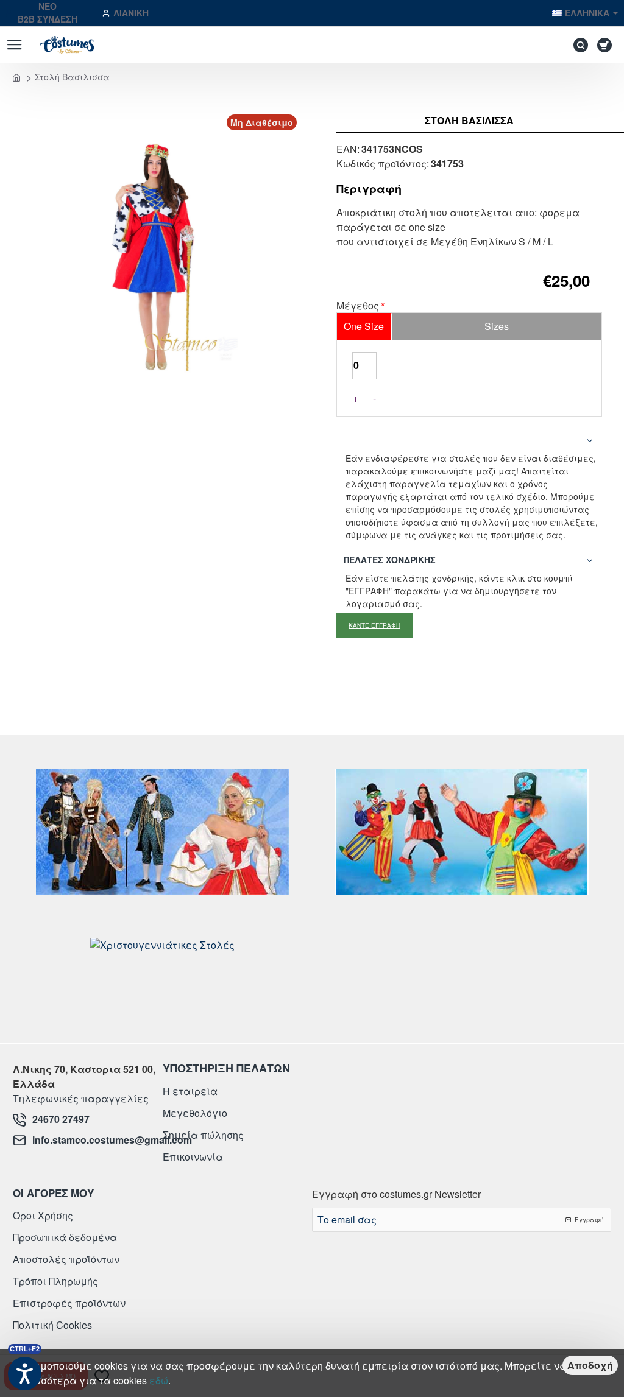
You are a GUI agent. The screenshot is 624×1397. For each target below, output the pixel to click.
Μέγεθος (357, 306)
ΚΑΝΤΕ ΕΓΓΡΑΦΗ (374, 625)
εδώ (158, 1380)
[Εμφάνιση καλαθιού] (606, 45)
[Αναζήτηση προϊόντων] (578, 45)
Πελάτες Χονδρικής (390, 560)
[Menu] (14, 45)
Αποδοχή (590, 1365)
